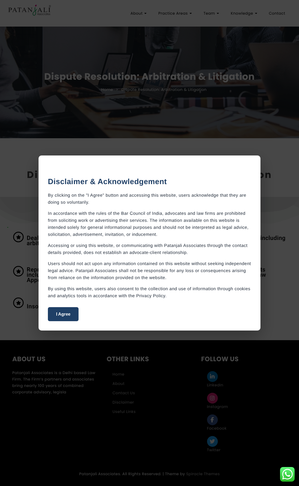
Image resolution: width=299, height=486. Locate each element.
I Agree (63, 314)
